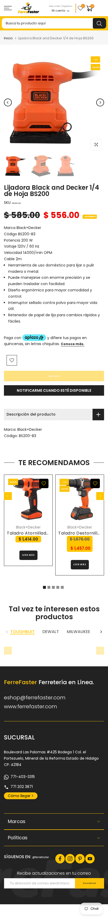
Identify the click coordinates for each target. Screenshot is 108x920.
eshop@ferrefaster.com (35, 697)
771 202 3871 (21, 786)
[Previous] (8, 102)
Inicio (8, 38)
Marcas (16, 821)
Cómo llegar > (21, 795)
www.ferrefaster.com (30, 706)
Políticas (18, 837)
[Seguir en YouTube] (90, 858)
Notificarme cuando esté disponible (54, 390)
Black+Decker (29, 429)
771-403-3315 (22, 776)
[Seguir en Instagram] (70, 858)
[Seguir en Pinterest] (80, 858)
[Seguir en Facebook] (60, 858)
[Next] (100, 102)
